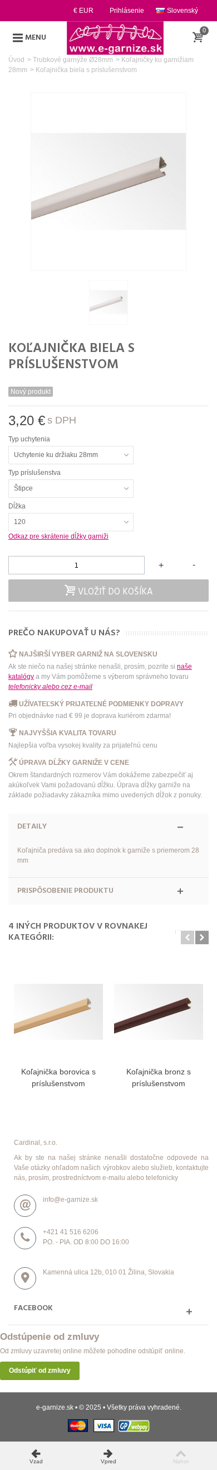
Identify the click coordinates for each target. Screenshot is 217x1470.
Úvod (16, 60)
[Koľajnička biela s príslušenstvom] (108, 302)
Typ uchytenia (30, 439)
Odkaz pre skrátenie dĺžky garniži (58, 536)
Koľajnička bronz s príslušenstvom (158, 1077)
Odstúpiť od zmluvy (40, 1370)
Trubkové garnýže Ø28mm (73, 60)
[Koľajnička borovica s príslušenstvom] (58, 1012)
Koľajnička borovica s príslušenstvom (58, 1077)
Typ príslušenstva (35, 473)
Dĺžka (17, 506)
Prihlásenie (127, 11)
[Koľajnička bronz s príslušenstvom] (158, 1012)
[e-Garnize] (115, 37)
